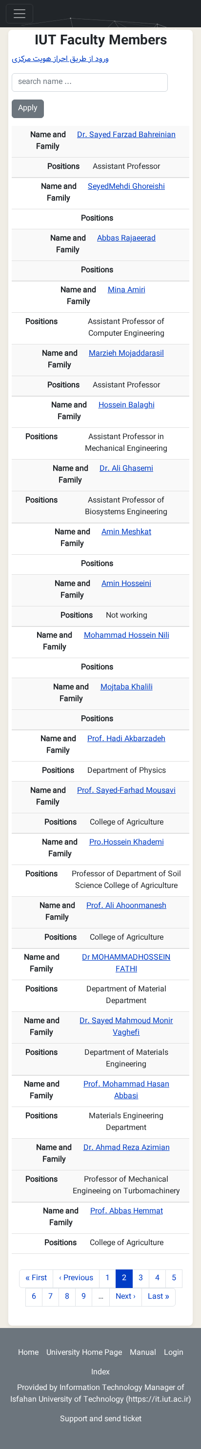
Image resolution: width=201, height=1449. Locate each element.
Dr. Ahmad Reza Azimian (126, 1148)
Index (100, 1373)
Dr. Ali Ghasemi (126, 469)
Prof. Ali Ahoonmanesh (126, 906)
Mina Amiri (126, 290)
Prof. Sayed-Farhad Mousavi (126, 791)
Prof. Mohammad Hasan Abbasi (126, 1091)
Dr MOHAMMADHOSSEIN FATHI (126, 964)
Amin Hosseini (126, 584)
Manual (143, 1353)
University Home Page (84, 1353)
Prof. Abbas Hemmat (126, 1212)
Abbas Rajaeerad (126, 239)
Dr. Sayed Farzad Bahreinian (126, 135)
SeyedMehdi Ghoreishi (126, 187)
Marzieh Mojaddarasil (126, 354)
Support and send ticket (100, 1419)
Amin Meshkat (126, 532)
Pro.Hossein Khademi (126, 843)
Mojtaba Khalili (126, 688)
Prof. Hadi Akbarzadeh (126, 739)
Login (173, 1353)
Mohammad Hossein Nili (126, 636)
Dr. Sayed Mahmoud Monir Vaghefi (126, 1027)
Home (28, 1353)
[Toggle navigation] (19, 13)
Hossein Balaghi (127, 406)
